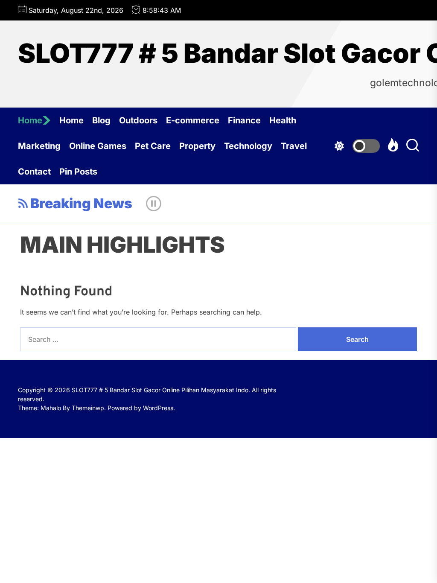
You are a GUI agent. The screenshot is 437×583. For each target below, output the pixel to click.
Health (282, 120)
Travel (294, 146)
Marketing (39, 146)
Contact (34, 171)
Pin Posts (78, 171)
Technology (248, 146)
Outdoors (138, 120)
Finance (244, 120)
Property (197, 146)
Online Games (97, 146)
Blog (101, 120)
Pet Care (153, 146)
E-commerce (192, 120)
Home (30, 120)
